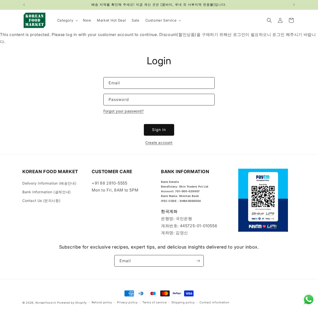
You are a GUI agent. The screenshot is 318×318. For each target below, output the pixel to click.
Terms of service (154, 302)
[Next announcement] (293, 4)
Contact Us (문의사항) (41, 200)
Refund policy (102, 302)
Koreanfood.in (46, 302)
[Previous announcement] (24, 4)
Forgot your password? (123, 111)
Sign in (159, 129)
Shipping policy (183, 302)
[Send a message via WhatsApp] (309, 299)
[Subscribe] (198, 261)
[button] (67, 20)
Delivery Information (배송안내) (49, 183)
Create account (158, 142)
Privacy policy (127, 302)
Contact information (214, 302)
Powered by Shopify (72, 302)
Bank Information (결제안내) (46, 192)
